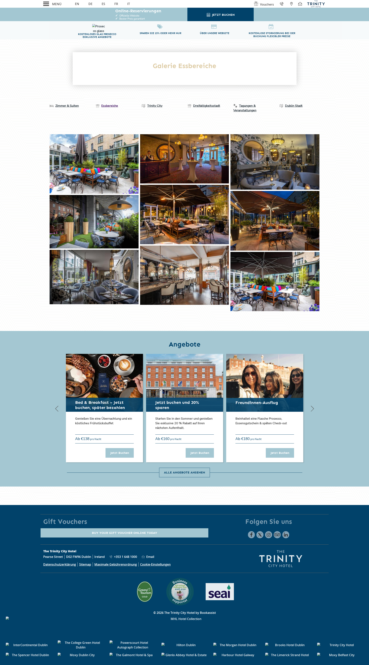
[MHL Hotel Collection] (184, 626)
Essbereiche (109, 106)
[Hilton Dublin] (184, 645)
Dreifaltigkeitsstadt (206, 106)
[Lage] (291, 4)
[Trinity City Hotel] (340, 645)
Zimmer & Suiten (67, 106)
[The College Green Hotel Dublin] (81, 645)
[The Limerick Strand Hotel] (288, 655)
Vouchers (267, 4)
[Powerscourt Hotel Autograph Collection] (133, 645)
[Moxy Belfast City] (340, 655)
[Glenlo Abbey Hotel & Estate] (184, 655)
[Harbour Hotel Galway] (236, 655)
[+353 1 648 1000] (282, 4)
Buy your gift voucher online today (124, 533)
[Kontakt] (300, 4)
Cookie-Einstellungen (155, 564)
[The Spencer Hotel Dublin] (29, 655)
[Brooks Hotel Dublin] (288, 645)
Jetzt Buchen (122, 453)
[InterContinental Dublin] (29, 645)
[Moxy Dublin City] (81, 655)
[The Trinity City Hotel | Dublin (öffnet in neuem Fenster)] (94, 164)
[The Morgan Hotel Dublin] (236, 645)
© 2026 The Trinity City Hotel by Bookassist (184, 613)
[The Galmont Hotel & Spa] (133, 655)
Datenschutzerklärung (59, 564)
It (128, 4)
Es (103, 4)
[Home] (316, 4)
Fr (116, 4)
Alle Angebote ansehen (184, 472)
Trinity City (154, 106)
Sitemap (85, 564)
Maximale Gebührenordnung (115, 564)
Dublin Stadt (294, 106)
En (77, 4)
